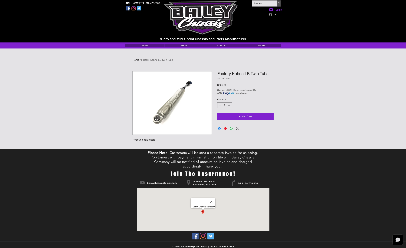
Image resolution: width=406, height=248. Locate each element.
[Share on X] (237, 128)
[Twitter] (139, 8)
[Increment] (229, 105)
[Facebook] (128, 8)
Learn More (241, 93)
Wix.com (229, 246)
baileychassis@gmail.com (162, 182)
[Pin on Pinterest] (225, 128)
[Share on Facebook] (219, 128)
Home (135, 59)
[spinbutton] (224, 105)
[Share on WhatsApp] (231, 128)
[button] (275, 14)
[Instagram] (133, 8)
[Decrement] (220, 105)
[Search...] (279, 3)
